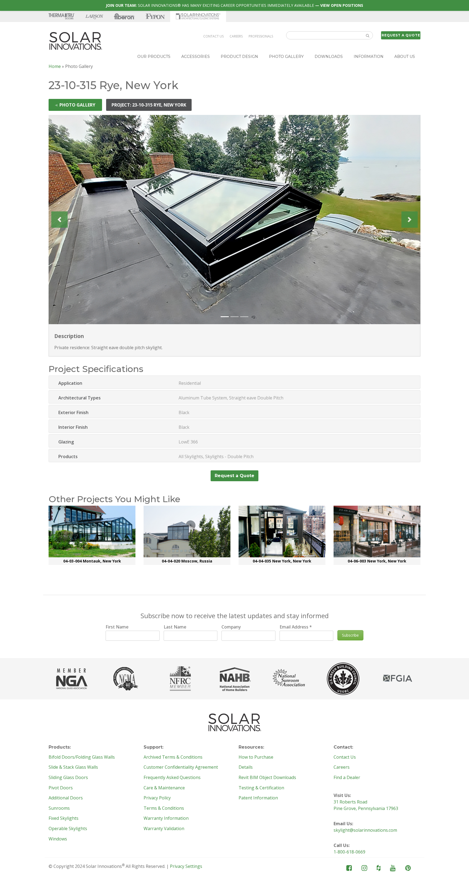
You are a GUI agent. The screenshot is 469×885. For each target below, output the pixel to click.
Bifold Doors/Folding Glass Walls (82, 757)
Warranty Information (166, 818)
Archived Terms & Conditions (173, 757)
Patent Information (258, 798)
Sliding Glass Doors (68, 777)
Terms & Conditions (164, 808)
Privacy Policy (157, 798)
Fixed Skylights (63, 818)
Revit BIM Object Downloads (267, 777)
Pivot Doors (61, 788)
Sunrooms (59, 808)
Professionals (261, 36)
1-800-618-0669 (349, 852)
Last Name (175, 627)
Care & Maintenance (164, 788)
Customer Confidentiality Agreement (181, 767)
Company (231, 627)
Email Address (296, 627)
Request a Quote (401, 35)
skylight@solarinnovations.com (365, 830)
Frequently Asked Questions (172, 777)
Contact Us (213, 36)
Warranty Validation (164, 828)
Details (246, 767)
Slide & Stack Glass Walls (73, 767)
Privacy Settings (186, 866)
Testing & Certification (261, 788)
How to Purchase (256, 757)
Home (55, 66)
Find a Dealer (347, 777)
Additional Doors (66, 798)
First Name (117, 627)
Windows (58, 839)
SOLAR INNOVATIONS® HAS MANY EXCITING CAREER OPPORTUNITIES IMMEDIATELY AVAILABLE (234, 5)
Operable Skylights (68, 828)
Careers (236, 36)
